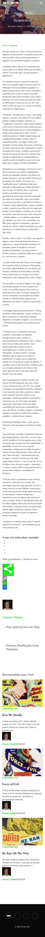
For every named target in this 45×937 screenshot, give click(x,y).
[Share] (22, 587)
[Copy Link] (22, 578)
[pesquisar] (37, 3)
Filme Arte (28, 13)
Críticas (15, 13)
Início (4, 45)
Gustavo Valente (16, 26)
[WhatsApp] (22, 583)
